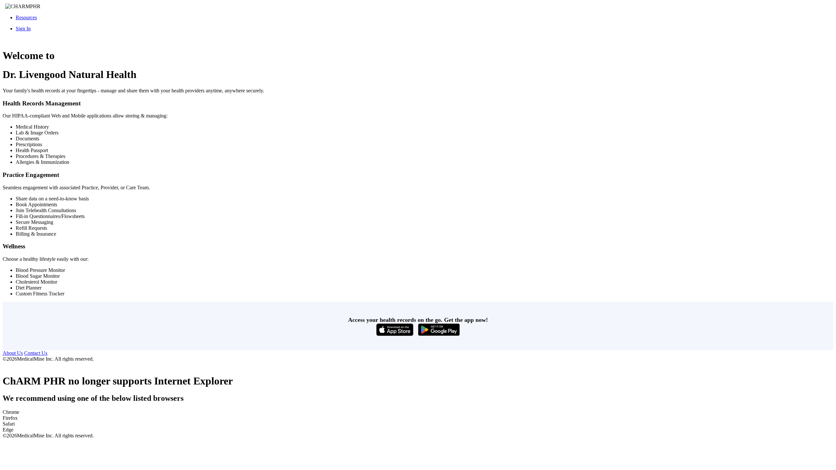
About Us (13, 353)
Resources (26, 17)
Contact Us (35, 353)
